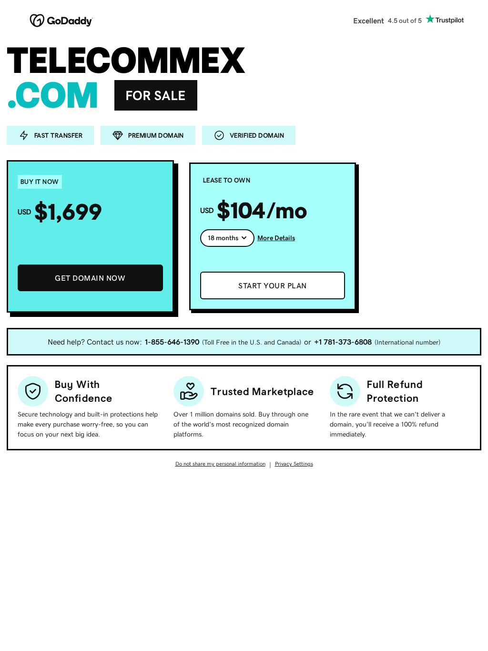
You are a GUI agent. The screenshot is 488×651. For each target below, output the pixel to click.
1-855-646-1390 (172, 342)
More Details (276, 237)
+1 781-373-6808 (343, 342)
